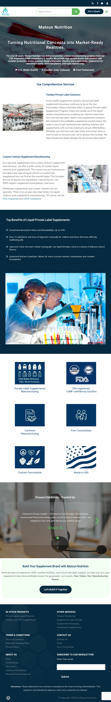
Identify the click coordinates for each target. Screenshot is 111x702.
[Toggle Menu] (106, 11)
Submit (65, 676)
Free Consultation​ (81, 430)
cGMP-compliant (32, 198)
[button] (14, 521)
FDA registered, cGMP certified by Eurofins (81, 390)
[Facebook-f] (8, 698)
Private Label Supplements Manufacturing (29, 390)
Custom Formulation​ (30, 472)
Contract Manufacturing (30, 432)
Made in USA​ (81, 472)
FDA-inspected (10, 198)
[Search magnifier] (76, 11)
